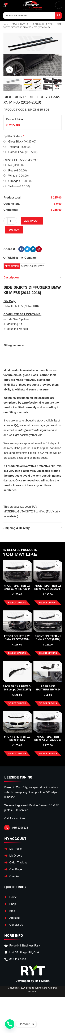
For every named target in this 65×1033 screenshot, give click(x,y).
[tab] (12, 266)
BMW (14, 24)
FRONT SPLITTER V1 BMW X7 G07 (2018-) (48, 638)
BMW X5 (24, 24)
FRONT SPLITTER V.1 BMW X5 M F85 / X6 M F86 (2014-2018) (17, 588)
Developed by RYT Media (32, 981)
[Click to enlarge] (9, 69)
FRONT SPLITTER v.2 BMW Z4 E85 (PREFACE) (17, 739)
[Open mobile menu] (58, 5)
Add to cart (32, 221)
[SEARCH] (58, 15)
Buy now (14, 229)
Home (6, 24)
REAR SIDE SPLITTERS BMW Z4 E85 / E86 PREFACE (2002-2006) (47, 691)
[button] (21, 249)
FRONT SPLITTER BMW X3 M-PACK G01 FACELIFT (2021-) (47, 739)
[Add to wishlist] (27, 565)
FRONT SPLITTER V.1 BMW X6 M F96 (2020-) (48, 587)
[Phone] (9, 1024)
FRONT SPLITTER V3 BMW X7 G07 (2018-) (17, 638)
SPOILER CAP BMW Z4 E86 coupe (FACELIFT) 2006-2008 (17, 689)
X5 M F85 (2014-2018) (43, 24)
